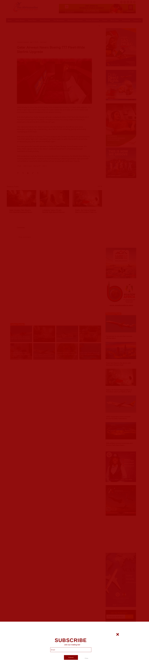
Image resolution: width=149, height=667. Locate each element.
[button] (86, 658)
